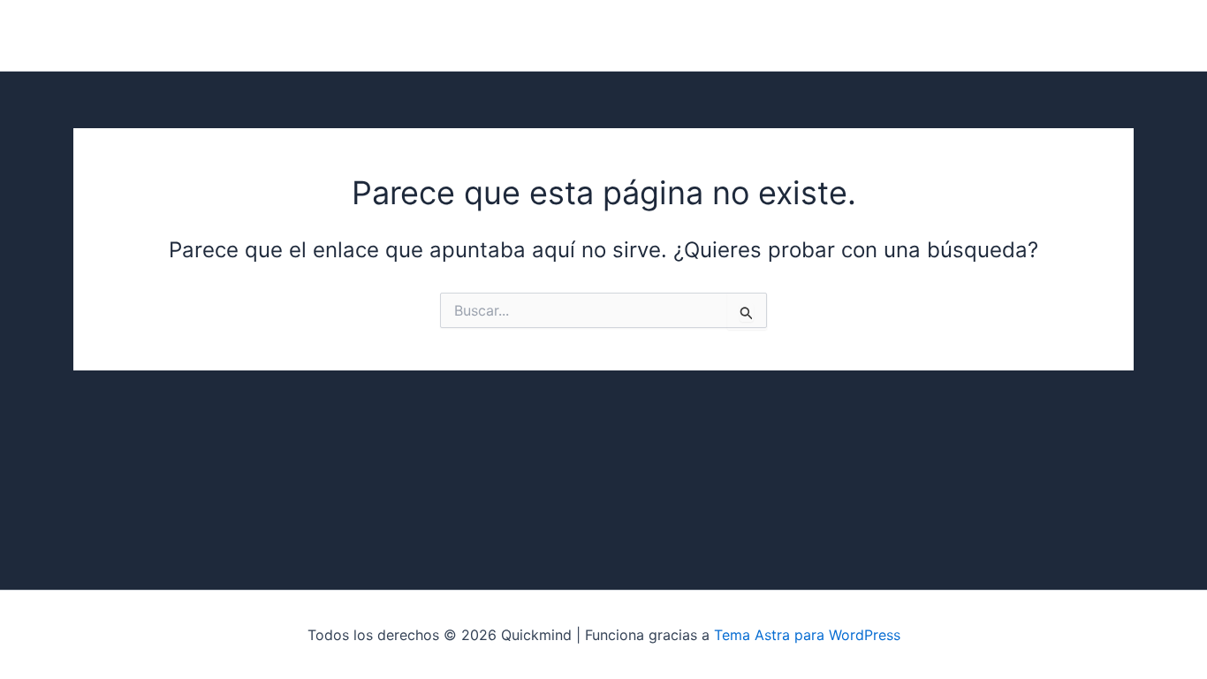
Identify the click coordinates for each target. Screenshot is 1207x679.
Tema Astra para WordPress (807, 635)
